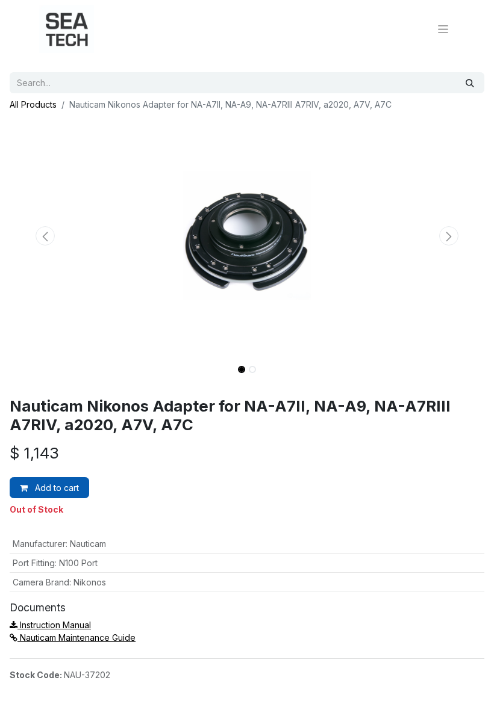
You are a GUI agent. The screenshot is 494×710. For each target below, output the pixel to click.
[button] (45, 235)
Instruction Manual (54, 625)
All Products (33, 104)
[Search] (469, 82)
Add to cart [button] (56, 488)
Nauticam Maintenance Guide (76, 637)
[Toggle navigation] (443, 29)
